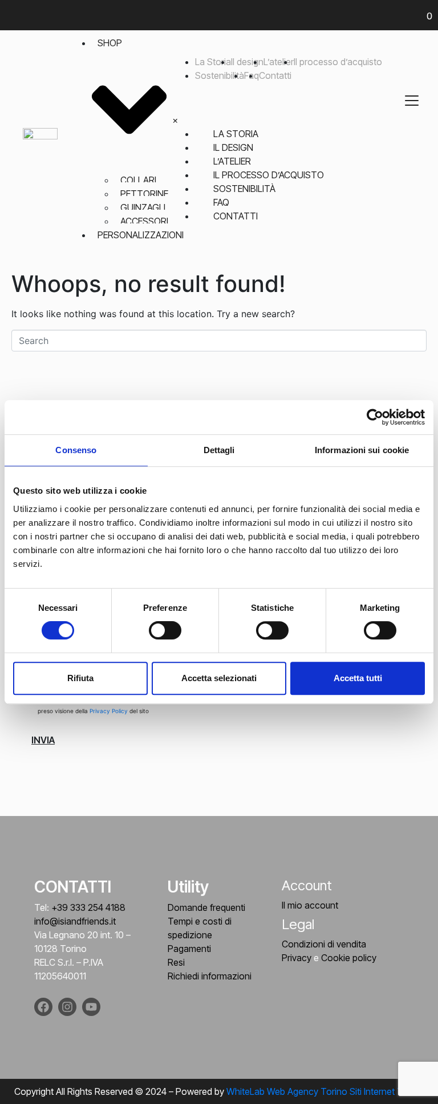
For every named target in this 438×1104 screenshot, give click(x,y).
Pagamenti (189, 948)
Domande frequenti (206, 907)
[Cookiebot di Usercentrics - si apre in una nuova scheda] (375, 417)
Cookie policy (348, 957)
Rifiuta (80, 678)
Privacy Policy (109, 710)
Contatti (275, 75)
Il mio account (310, 905)
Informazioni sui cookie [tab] (362, 450)
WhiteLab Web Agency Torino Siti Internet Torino (325, 1091)
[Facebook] (43, 1007)
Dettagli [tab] (219, 450)
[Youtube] (91, 1007)
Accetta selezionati (219, 678)
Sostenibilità (219, 75)
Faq (221, 202)
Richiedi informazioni (210, 976)
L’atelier (278, 61)
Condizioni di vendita (324, 944)
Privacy (296, 957)
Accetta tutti (358, 678)
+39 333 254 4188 (88, 907)
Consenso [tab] (75, 450)
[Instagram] (67, 1007)
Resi (176, 962)
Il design (247, 61)
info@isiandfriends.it (75, 921)
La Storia (213, 61)
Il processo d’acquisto (338, 61)
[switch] (165, 630)
